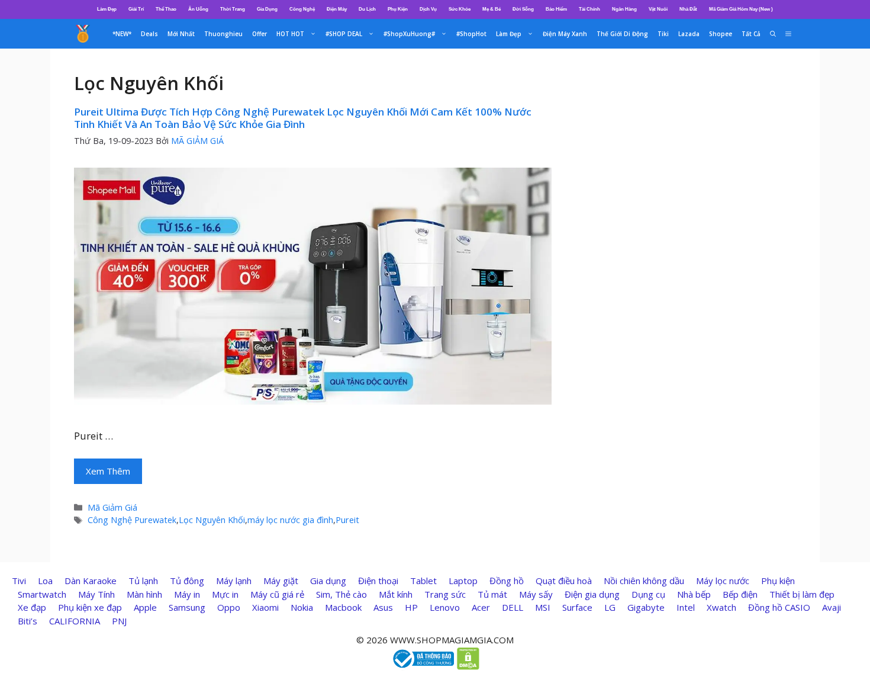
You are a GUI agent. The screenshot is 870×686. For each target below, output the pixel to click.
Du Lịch (367, 9)
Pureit (347, 519)
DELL (512, 607)
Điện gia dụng (592, 594)
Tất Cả (751, 34)
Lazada (689, 34)
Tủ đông (187, 580)
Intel (685, 607)
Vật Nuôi (658, 9)
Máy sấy (536, 594)
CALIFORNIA (74, 621)
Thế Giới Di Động (622, 34)
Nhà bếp (694, 594)
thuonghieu (223, 34)
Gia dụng (328, 580)
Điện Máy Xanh (565, 34)
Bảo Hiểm (556, 9)
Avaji (831, 607)
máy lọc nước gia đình (290, 519)
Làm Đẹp (107, 9)
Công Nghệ (302, 9)
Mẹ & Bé (491, 9)
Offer (259, 34)
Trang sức (445, 594)
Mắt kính (396, 594)
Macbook (343, 607)
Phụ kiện (778, 580)
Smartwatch (42, 594)
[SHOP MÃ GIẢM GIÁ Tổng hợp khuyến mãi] (83, 34)
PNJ (119, 621)
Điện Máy (337, 9)
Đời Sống (523, 9)
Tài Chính (589, 9)
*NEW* (121, 34)
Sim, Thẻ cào (341, 594)
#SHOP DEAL (344, 34)
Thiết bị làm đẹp (801, 594)
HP (411, 607)
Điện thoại (378, 580)
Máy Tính (96, 594)
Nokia (302, 607)
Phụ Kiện (398, 9)
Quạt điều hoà (564, 580)
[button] (788, 34)
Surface (577, 607)
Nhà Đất (688, 9)
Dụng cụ (648, 594)
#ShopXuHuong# (409, 34)
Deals (149, 34)
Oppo (228, 607)
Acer (481, 607)
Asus (383, 607)
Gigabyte (646, 607)
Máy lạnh (234, 580)
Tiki (663, 34)
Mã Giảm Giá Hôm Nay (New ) (741, 9)
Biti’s (27, 621)
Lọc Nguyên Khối (212, 519)
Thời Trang (232, 9)
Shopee (720, 34)
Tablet (423, 580)
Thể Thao (166, 9)
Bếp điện (740, 594)
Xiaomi (265, 607)
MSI (542, 607)
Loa (45, 580)
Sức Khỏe (460, 9)
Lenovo (445, 607)
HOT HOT (290, 34)
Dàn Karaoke (91, 580)
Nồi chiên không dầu (644, 580)
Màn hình (144, 594)
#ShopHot (471, 34)
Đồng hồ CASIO (779, 607)
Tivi (19, 580)
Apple (145, 607)
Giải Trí (136, 9)
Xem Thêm (108, 471)
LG (610, 607)
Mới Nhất (181, 34)
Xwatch (721, 607)
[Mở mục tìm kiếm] (773, 34)
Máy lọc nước (722, 580)
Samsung (187, 607)
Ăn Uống (198, 9)
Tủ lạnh (143, 580)
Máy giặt (280, 580)
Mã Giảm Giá (112, 507)
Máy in (187, 594)
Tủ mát (492, 594)
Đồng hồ (506, 580)
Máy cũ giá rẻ (277, 594)
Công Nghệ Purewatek (132, 519)
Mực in (225, 594)
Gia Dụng (267, 9)
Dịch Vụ (428, 9)
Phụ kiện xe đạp (90, 607)
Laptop (463, 580)
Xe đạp (32, 607)
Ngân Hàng (624, 9)
